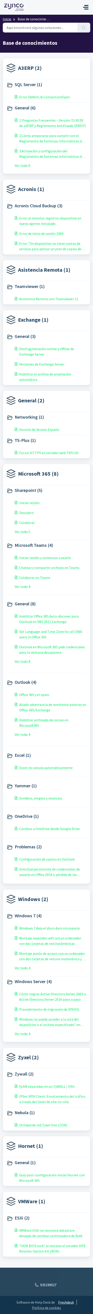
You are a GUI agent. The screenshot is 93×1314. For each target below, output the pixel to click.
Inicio (7, 19)
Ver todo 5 (22, 531)
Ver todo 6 (22, 165)
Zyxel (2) (28, 1057)
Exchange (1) (33, 319)
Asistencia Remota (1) (44, 269)
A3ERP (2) (30, 67)
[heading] (46, 85)
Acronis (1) (31, 189)
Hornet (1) (30, 1145)
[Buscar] (83, 28)
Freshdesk (66, 1302)
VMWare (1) (31, 1201)
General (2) (31, 400)
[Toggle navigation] (85, 7)
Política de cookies (46, 1307)
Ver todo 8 (22, 661)
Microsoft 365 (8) (38, 473)
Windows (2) (33, 899)
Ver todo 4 (22, 586)
